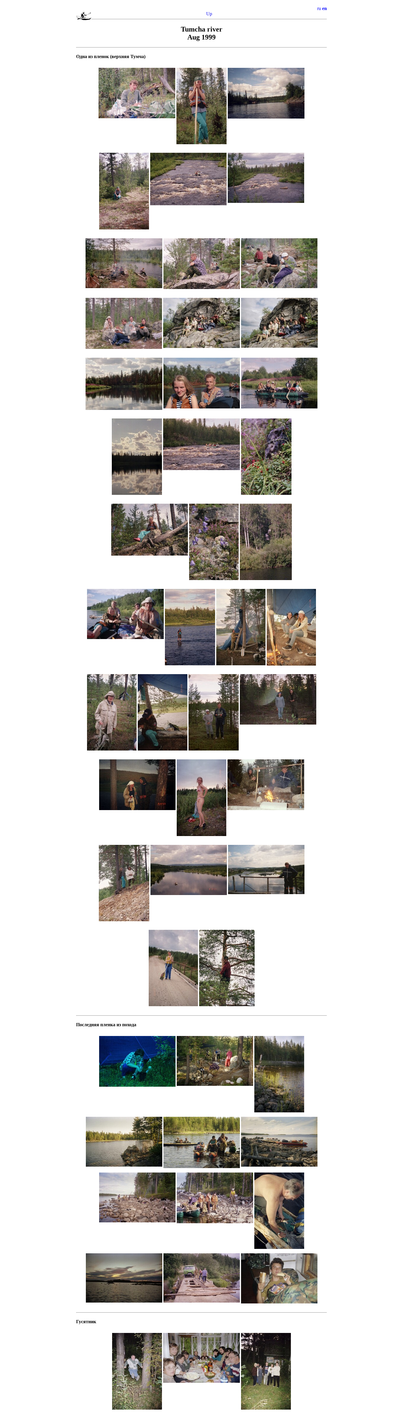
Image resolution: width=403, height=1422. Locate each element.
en (324, 8)
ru (319, 8)
